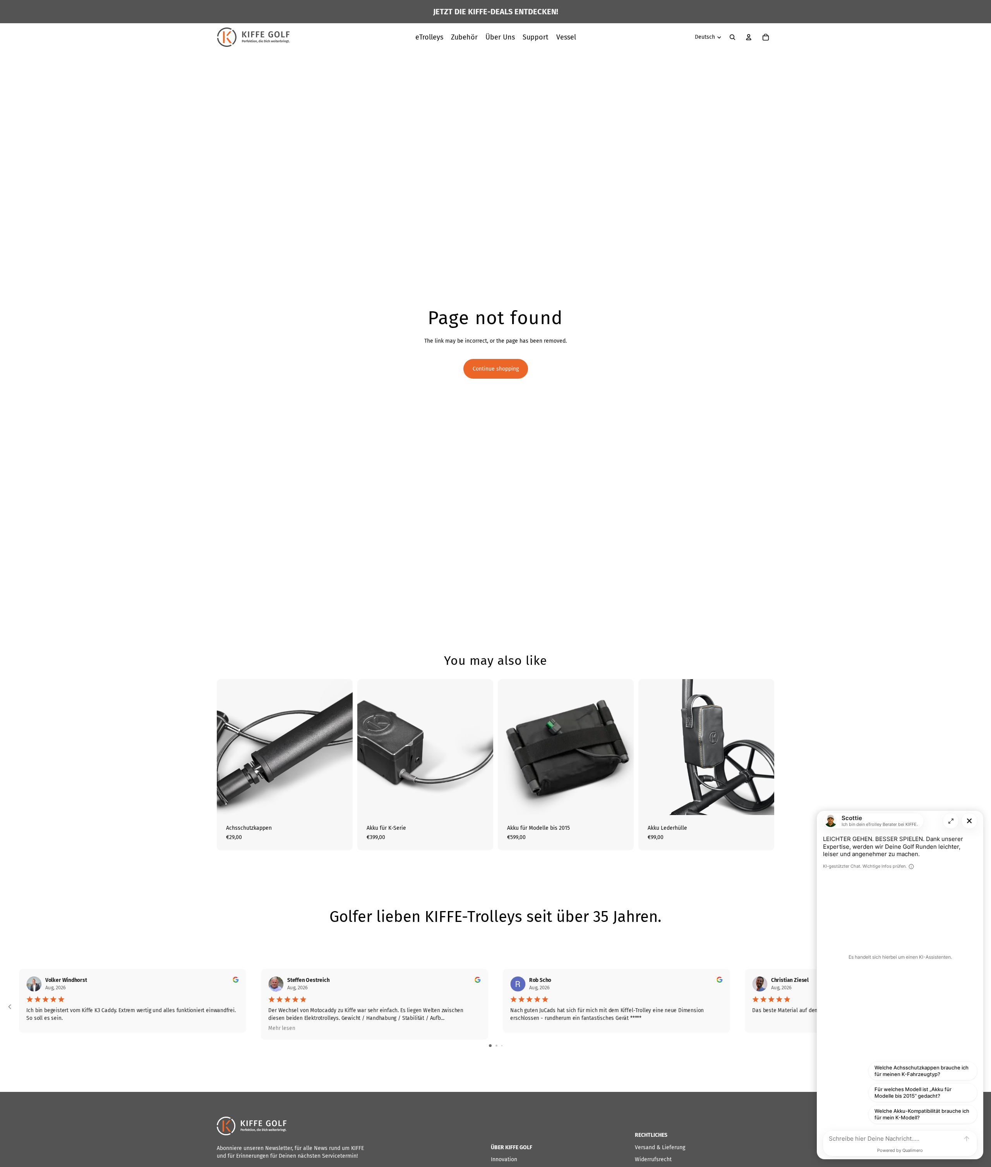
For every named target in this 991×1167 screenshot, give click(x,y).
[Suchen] (732, 37)
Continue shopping (496, 369)
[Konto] (748, 37)
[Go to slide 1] (490, 1045)
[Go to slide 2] (496, 1046)
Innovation (504, 1159)
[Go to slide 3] (501, 1045)
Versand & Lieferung (660, 1147)
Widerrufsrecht (653, 1159)
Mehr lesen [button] (281, 1028)
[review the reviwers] (235, 980)
